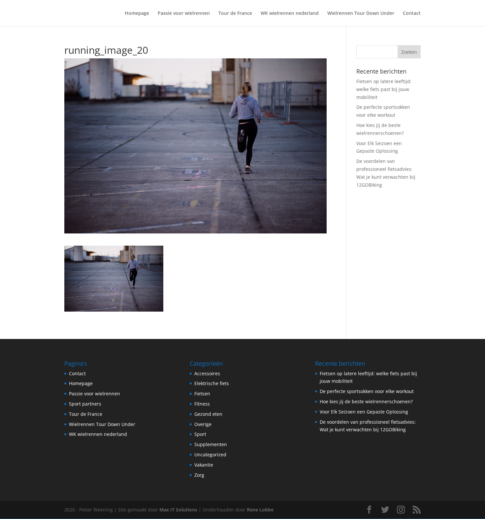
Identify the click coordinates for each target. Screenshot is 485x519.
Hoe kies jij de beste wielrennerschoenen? (366, 401)
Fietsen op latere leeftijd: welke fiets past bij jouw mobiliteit (383, 89)
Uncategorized (210, 454)
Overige (202, 424)
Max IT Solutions (178, 509)
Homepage (137, 13)
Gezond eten (208, 414)
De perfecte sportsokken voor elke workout (367, 391)
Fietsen (202, 393)
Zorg (199, 475)
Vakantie (203, 465)
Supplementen (210, 444)
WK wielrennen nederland (290, 13)
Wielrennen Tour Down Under (360, 13)
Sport (200, 434)
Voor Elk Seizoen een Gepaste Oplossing (364, 412)
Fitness (202, 404)
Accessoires (207, 373)
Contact (412, 13)
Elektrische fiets (211, 383)
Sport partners (85, 404)
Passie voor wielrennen (184, 13)
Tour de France (235, 13)
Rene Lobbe (260, 509)
